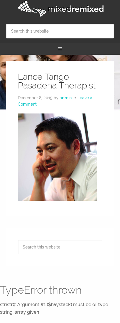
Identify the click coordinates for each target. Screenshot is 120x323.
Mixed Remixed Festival (60, 8)
